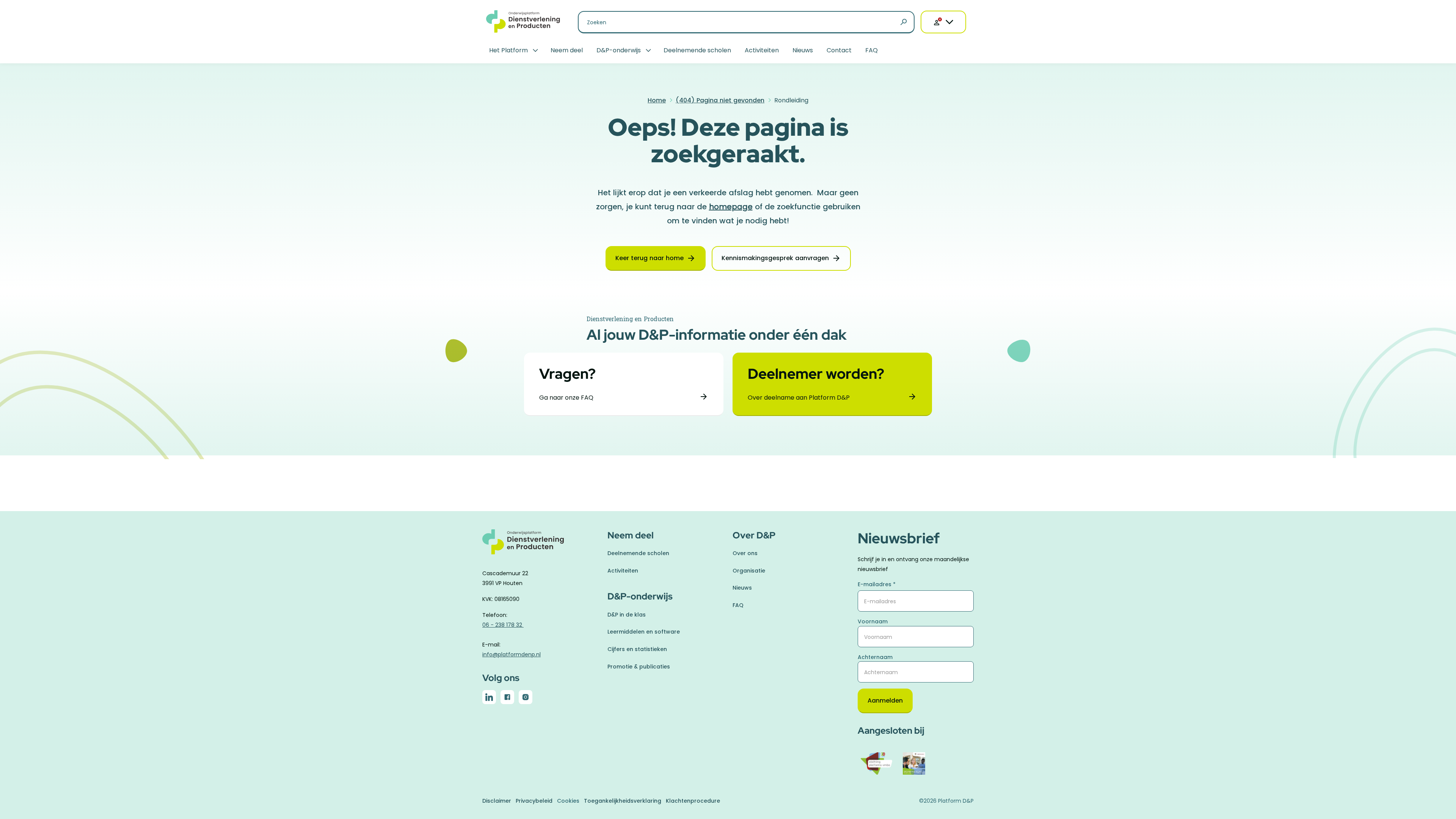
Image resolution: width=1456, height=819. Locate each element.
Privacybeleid (534, 801)
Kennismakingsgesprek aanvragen (775, 258)
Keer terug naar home (649, 258)
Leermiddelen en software (643, 631)
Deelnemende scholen (697, 50)
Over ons (745, 553)
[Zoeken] (903, 22)
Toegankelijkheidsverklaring (622, 801)
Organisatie (749, 570)
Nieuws (802, 50)
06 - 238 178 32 (503, 625)
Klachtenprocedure (693, 801)
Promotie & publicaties (638, 666)
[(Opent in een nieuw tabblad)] (489, 699)
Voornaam (873, 621)
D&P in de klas (626, 614)
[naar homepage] (540, 546)
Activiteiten (762, 50)
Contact (839, 50)
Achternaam (875, 657)
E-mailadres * (877, 584)
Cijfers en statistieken (637, 649)
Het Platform (508, 50)
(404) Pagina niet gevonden (720, 100)
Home (657, 100)
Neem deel (567, 50)
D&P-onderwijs (618, 50)
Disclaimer (496, 801)
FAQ (871, 50)
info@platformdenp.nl (511, 654)
